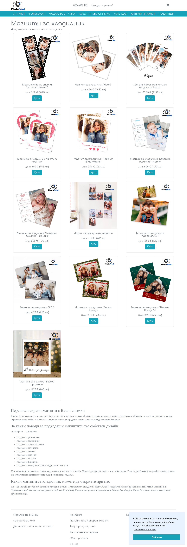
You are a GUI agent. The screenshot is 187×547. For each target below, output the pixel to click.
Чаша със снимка (62, 14)
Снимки (19, 14)
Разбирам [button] (157, 537)
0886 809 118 (80, 5)
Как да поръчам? (102, 5)
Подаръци (166, 14)
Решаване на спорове (84, 532)
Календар (120, 14)
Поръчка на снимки (25, 515)
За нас (74, 544)
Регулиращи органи (82, 526)
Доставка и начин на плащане (33, 526)
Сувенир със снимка (94, 14)
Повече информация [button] (145, 529)
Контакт (76, 515)
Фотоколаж (36, 14)
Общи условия (79, 538)
